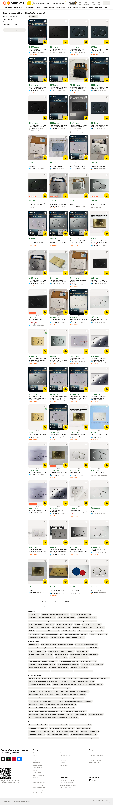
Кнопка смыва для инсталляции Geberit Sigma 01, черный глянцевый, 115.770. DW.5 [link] (78, 126)
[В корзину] (45, 42)
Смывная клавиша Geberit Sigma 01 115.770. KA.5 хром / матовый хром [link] (99, 203)
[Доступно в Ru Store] (19, 760)
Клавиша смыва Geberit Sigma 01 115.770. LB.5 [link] (78, 589)
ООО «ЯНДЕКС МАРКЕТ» (104, 800)
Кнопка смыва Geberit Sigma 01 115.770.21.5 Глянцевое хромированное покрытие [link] (58, 165)
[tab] (8, 8)
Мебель (35, 755)
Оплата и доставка (65, 755)
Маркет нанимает (94, 762)
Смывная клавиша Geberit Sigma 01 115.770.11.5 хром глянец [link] (78, 359)
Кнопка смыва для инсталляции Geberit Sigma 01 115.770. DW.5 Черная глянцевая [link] (37, 126)
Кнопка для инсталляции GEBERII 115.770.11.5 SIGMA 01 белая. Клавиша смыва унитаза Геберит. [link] (58, 280)
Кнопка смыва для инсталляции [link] (37, 472)
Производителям (94, 757)
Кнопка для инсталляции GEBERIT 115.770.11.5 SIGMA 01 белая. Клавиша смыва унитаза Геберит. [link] (99, 280)
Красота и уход (37, 772)
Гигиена (35, 760)
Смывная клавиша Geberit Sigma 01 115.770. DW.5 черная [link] (37, 203)
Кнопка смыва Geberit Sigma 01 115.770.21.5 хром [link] (99, 473)
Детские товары (37, 792)
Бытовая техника (37, 757)
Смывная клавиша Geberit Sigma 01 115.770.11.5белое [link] (99, 589)
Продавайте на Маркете (66, 782)
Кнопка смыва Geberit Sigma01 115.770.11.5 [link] (37, 165)
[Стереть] (64, 3)
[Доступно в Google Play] (8, 760)
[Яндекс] (109, 802)
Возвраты (62, 762)
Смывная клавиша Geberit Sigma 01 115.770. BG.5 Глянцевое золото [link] (37, 359)
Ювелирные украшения (39, 795)
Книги (34, 780)
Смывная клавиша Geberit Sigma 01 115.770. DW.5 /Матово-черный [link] (37, 50)
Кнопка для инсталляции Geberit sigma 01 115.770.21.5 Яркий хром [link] (78, 165)
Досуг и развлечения (38, 752)
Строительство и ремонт (39, 790)
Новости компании (94, 752)
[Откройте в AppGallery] (14, 760)
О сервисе (63, 760)
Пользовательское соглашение (21, 801)
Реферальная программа (96, 755)
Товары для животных (39, 787)
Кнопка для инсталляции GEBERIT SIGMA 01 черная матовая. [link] (36, 320)
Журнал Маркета (64, 765)
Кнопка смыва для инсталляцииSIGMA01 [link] (76, 473)
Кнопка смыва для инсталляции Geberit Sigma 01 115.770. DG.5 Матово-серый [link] (58, 203)
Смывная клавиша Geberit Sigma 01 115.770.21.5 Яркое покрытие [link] (58, 435)
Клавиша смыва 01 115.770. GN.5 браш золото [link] (58, 473)
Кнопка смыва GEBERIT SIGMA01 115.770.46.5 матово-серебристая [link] (99, 165)
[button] (33, 16)
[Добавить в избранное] (45, 21)
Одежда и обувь (37, 765)
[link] (34, 614)
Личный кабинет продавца (67, 780)
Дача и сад (36, 777)
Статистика (7, 801)
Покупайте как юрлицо (66, 757)
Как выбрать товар (65, 752)
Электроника (36, 762)
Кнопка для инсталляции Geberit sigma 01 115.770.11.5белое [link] (78, 320)
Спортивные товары (38, 785)
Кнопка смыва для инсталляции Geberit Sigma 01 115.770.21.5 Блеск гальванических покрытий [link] (37, 241)
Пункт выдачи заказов (95, 760)
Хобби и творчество (38, 775)
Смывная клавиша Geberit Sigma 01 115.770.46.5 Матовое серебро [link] (78, 241)
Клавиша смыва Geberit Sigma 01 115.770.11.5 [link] (99, 319)
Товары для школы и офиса (40, 782)
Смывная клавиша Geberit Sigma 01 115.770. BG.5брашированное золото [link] (99, 241)
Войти (106, 3)
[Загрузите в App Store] (3, 760)
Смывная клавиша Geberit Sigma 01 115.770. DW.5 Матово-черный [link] (78, 88)
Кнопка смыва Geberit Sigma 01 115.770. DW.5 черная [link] (58, 50)
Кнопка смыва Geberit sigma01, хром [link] (78, 203)
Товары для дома (37, 767)
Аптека (35, 770)
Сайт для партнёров (65, 787)
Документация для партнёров (68, 785)
